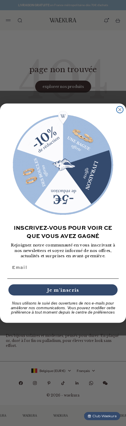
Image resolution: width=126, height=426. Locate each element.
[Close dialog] (120, 109)
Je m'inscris (63, 290)
